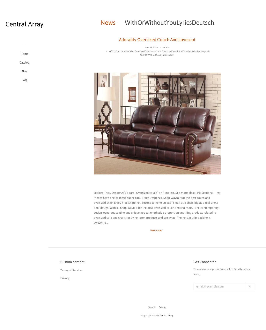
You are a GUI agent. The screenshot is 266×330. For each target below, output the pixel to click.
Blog (24, 71)
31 (113, 51)
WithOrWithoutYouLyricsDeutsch (157, 55)
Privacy (162, 307)
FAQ (24, 80)
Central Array (166, 315)
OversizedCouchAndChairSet (176, 51)
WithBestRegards (201, 51)
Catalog (24, 62)
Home (24, 53)
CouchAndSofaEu (124, 51)
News (107, 22)
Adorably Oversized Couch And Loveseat (157, 39)
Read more (156, 230)
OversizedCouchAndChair (148, 51)
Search (151, 307)
